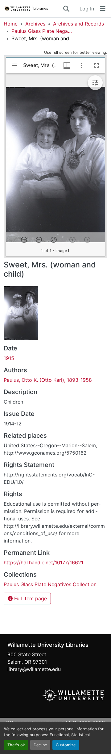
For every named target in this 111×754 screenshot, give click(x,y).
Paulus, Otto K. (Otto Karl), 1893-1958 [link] (48, 380)
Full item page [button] (30, 598)
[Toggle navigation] (102, 8)
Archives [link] (35, 24)
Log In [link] (87, 9)
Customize (66, 745)
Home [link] (11, 24)
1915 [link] (9, 358)
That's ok (16, 745)
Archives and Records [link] (78, 24)
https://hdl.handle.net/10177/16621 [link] (43, 562)
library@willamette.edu (34, 669)
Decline (40, 745)
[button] (33, 8)
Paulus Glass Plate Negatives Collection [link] (42, 31)
